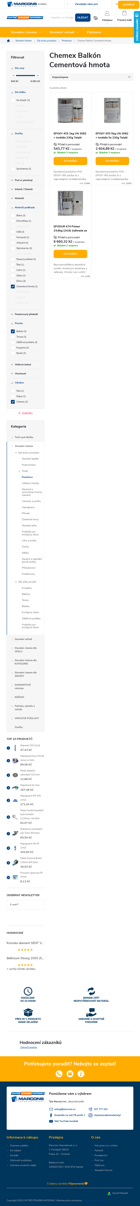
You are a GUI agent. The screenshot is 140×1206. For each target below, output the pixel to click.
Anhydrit (21, 242)
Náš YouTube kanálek (66, 1121)
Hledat (82, 17)
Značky (19, 727)
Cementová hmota (26, 286)
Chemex (21, 401)
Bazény (26, 606)
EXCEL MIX (23, 141)
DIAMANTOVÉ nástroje (23, 686)
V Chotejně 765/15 (59, 1149)
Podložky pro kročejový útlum (30, 533)
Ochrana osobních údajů (23, 1165)
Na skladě (22, 100)
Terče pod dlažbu (24, 437)
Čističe (25, 546)
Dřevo (20, 281)
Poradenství (101, 1155)
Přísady (26, 513)
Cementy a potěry (31, 501)
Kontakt (14, 1155)
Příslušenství (28, 567)
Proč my (99, 1160)
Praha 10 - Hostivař (59, 1154)
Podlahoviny (28, 574)
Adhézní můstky (30, 483)
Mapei (20, 396)
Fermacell (22, 237)
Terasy (25, 600)
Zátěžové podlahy (26, 342)
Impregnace (28, 507)
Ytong (20, 297)
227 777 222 (101, 1109)
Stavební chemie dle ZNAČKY (26, 674)
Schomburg (23, 152)
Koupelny (27, 588)
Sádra (20, 275)
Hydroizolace (29, 464)
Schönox (21, 157)
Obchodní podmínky (21, 1160)
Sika (19, 163)
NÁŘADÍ (19, 697)
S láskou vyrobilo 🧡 (67, 1184)
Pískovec (22, 226)
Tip (19, 116)
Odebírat (129, 4)
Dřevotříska (23, 221)
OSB (20, 231)
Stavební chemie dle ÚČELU (26, 649)
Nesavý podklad (25, 259)
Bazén (20, 353)
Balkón (21, 331)
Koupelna (22, 347)
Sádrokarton (23, 248)
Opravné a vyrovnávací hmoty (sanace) (32, 492)
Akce (20, 105)
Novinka (21, 111)
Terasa (21, 336)
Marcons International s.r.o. (63, 1145)
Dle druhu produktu (28, 452)
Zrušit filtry (27, 413)
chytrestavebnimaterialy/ (107, 1115)
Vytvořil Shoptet (120, 1193)
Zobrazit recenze (28, 1047)
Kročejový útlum (30, 612)
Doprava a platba (19, 1145)
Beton (20, 215)
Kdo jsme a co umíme (106, 1145)
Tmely (25, 471)
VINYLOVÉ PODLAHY (27, 718)
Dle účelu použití (27, 581)
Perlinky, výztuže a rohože (25, 707)
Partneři (99, 1150)
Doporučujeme (24, 122)
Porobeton (22, 292)
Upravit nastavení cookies (95, 1200)
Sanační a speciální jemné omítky (32, 560)
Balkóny (26, 594)
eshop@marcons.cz (64, 1109)
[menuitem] (26, 32)
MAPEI (21, 147)
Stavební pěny (29, 525)
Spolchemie (23, 168)
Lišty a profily (29, 540)
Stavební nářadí (23, 639)
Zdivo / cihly (23, 253)
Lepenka (21, 302)
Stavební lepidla (30, 458)
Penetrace (27, 477)
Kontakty (42, 4)
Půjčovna (99, 1165)
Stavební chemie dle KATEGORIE (26, 662)
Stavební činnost (103, 1170)
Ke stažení (15, 1150)
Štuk (19, 264)
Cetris (20, 270)
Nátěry (25, 552)
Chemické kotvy (30, 519)
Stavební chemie (24, 446)
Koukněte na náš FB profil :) (69, 1115)
